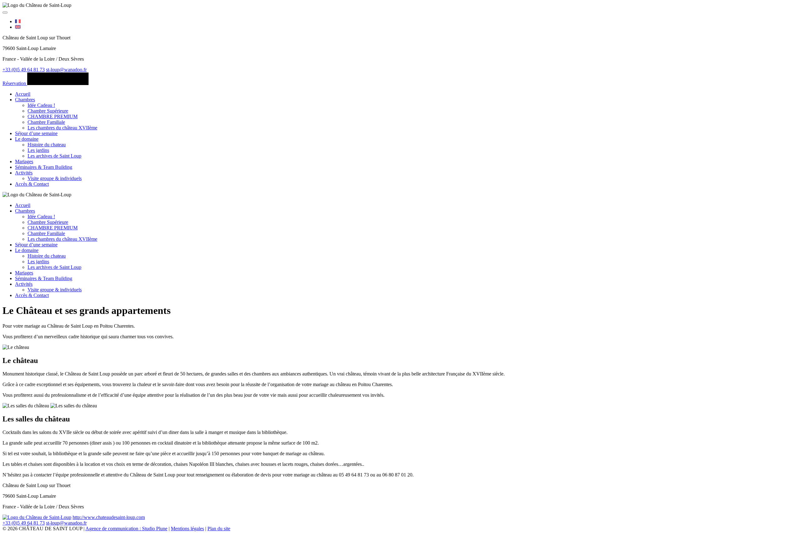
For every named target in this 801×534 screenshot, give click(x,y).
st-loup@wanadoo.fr (66, 69)
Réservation (15, 83)
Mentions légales (187, 528)
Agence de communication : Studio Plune (126, 528)
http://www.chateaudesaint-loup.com (109, 517)
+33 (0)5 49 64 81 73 (24, 69)
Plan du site (218, 528)
